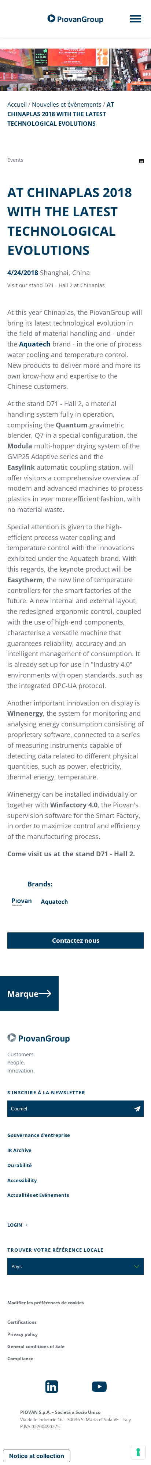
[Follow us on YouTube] (99, 1386)
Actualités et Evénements (38, 1195)
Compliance (20, 1358)
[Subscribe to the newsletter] (137, 1108)
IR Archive (19, 1150)
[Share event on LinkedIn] (141, 161)
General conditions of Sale (36, 1346)
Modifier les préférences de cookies (45, 1302)
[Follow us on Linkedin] (51, 1386)
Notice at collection (36, 1455)
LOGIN (14, 1225)
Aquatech (35, 343)
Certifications (22, 1322)
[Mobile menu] (136, 21)
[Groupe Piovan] (75, 19)
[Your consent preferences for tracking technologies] (138, 1452)
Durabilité (19, 1165)
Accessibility (22, 1180)
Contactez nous (75, 940)
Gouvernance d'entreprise (38, 1135)
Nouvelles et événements (67, 104)
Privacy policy (22, 1334)
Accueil (17, 104)
